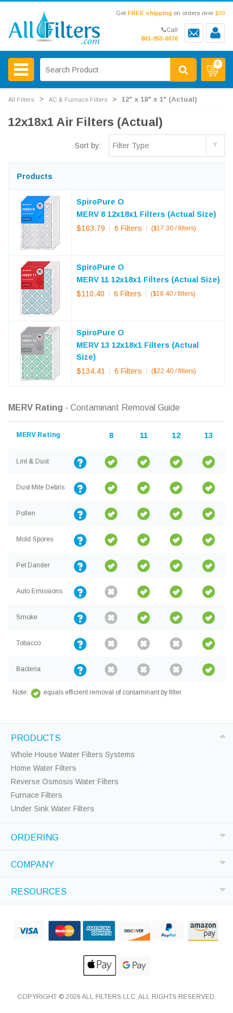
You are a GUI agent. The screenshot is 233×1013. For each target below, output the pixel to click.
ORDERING (35, 836)
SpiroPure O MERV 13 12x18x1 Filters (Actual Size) (137, 344)
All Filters (21, 99)
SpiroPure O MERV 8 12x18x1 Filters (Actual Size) (146, 207)
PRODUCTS (36, 736)
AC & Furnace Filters (78, 99)
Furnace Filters (36, 795)
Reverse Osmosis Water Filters (65, 781)
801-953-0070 (159, 38)
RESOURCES (39, 890)
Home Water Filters (43, 768)
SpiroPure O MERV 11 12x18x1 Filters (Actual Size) (148, 273)
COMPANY (32, 863)
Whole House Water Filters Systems (73, 754)
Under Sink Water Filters (52, 808)
